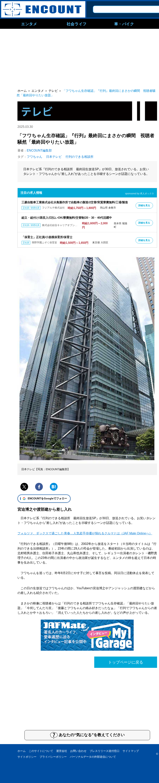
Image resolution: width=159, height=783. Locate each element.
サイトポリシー (26, 756)
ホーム (21, 751)
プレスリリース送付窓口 (104, 751)
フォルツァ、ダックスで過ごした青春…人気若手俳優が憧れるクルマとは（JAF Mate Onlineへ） (84, 533)
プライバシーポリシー (53, 756)
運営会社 (61, 751)
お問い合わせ (78, 751)
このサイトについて (41, 751)
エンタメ (29, 24)
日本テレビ (54, 156)
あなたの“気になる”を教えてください (92, 735)
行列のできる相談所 (79, 156)
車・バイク (124, 24)
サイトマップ (131, 751)
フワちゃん (34, 156)
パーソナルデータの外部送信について (93, 756)
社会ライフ (77, 24)
